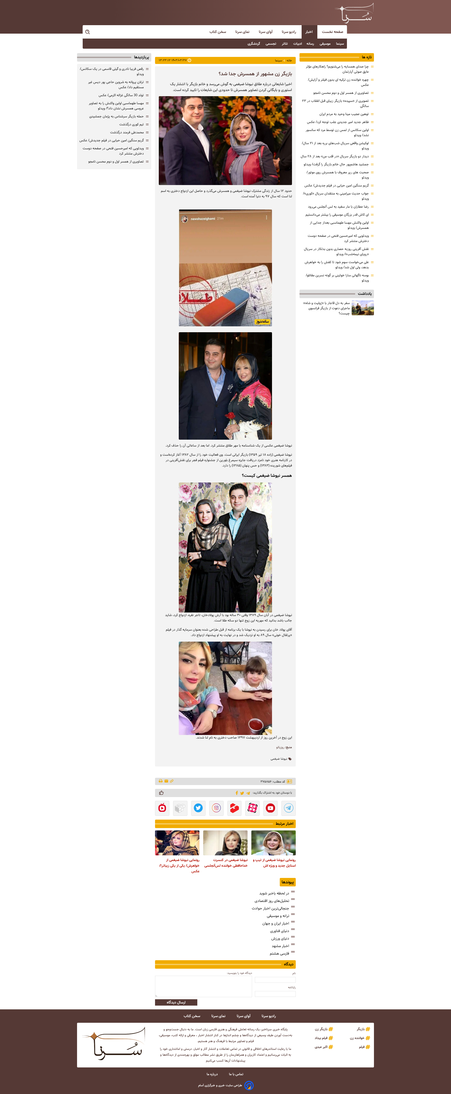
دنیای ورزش (280, 938)
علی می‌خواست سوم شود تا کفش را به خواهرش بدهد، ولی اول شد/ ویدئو (337, 265)
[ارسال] (166, 781)
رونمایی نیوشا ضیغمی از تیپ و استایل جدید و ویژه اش (274, 863)
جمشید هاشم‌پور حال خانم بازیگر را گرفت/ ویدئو (336, 164)
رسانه (311, 43)
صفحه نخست (332, 32)
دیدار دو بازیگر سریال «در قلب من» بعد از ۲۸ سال (335, 156)
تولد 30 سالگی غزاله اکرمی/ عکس (121, 95)
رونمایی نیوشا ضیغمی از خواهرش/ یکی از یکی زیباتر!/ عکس (179, 865)
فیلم (362, 1047)
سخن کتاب (218, 32)
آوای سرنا (266, 32)
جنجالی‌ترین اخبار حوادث (270, 908)
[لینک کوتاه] (171, 781)
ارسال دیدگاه (176, 1002)
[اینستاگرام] (216, 809)
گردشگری (254, 43)
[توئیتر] (241, 793)
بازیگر (361, 1029)
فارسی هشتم (279, 953)
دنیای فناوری (279, 931)
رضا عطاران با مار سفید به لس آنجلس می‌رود (338, 206)
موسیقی (325, 43)
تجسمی (271, 43)
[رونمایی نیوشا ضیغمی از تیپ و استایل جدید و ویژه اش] (273, 842)
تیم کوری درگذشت (131, 124)
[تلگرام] (247, 793)
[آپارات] (252, 809)
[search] (88, 32)
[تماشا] (234, 809)
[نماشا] (162, 809)
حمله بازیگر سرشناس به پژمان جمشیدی (116, 116)
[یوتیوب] (270, 809)
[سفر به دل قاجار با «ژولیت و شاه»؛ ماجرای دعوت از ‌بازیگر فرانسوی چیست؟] (363, 307)
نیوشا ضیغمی (279, 759)
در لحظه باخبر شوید (274, 893)
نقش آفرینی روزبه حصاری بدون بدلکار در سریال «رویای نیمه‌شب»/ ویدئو (336, 251)
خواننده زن (357, 1038)
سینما (340, 43)
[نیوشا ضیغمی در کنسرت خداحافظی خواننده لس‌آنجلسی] (225, 842)
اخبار (309, 32)
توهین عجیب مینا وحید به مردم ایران (344, 114)
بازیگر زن (321, 1029)
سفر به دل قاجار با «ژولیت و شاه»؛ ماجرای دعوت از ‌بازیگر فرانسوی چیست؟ (326, 308)
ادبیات (297, 43)
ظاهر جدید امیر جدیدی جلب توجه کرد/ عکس (338, 122)
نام (294, 973)
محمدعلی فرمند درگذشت (127, 132)
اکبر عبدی (321, 1047)
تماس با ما (236, 1074)
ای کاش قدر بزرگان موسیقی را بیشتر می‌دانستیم (337, 214)
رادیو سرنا (289, 32)
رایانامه (292, 987)
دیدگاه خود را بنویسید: (239, 973)
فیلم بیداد (321, 1038)
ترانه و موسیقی (278, 916)
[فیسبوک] (236, 792)
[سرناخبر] (354, 13)
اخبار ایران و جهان (275, 923)
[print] (161, 781)
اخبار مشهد (280, 946)
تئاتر (285, 43)
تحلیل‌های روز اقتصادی (272, 901)
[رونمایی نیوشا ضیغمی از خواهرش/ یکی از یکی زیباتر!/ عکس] (177, 842)
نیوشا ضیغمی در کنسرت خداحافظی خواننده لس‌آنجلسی (226, 863)
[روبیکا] (180, 809)
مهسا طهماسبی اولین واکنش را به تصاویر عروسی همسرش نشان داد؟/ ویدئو (116, 106)
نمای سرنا (242, 32)
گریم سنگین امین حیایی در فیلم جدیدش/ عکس (336, 185)
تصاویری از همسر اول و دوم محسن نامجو (341, 92)
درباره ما (213, 1074)
